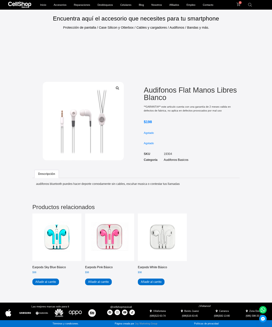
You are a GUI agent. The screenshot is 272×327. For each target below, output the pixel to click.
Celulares (125, 4)
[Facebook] (110, 312)
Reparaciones (82, 4)
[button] (117, 88)
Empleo (191, 4)
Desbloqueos (105, 4)
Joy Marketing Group (146, 323)
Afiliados (174, 4)
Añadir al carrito (45, 281)
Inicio (43, 4)
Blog (141, 4)
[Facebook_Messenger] (263, 318)
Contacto (208, 4)
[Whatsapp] (263, 310)
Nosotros (156, 4)
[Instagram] (117, 312)
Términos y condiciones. (66, 323)
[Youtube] (124, 312)
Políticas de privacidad (206, 323)
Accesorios (60, 4)
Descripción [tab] (46, 173)
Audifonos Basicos (176, 159)
